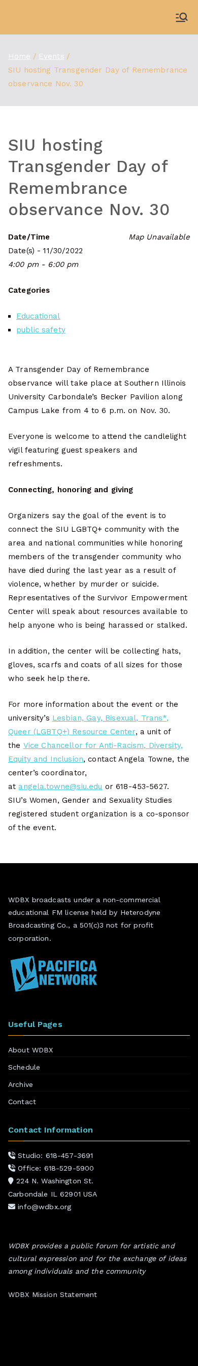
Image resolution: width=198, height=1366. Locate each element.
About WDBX (30, 1050)
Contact (22, 1102)
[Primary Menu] (182, 17)
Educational (38, 316)
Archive (20, 1084)
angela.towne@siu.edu (60, 786)
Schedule (24, 1067)
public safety (40, 329)
